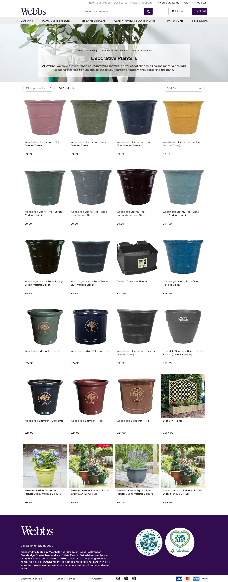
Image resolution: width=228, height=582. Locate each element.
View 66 (9, 198)
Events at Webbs (100, 2)
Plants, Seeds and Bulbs (56, 20)
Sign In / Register (195, 2)
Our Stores (120, 2)
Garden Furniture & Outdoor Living (134, 20)
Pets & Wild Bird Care (92, 20)
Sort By (171, 88)
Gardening (27, 20)
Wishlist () (169, 2)
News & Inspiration (142, 2)
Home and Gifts (174, 20)
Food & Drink (199, 20)
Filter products (35, 88)
